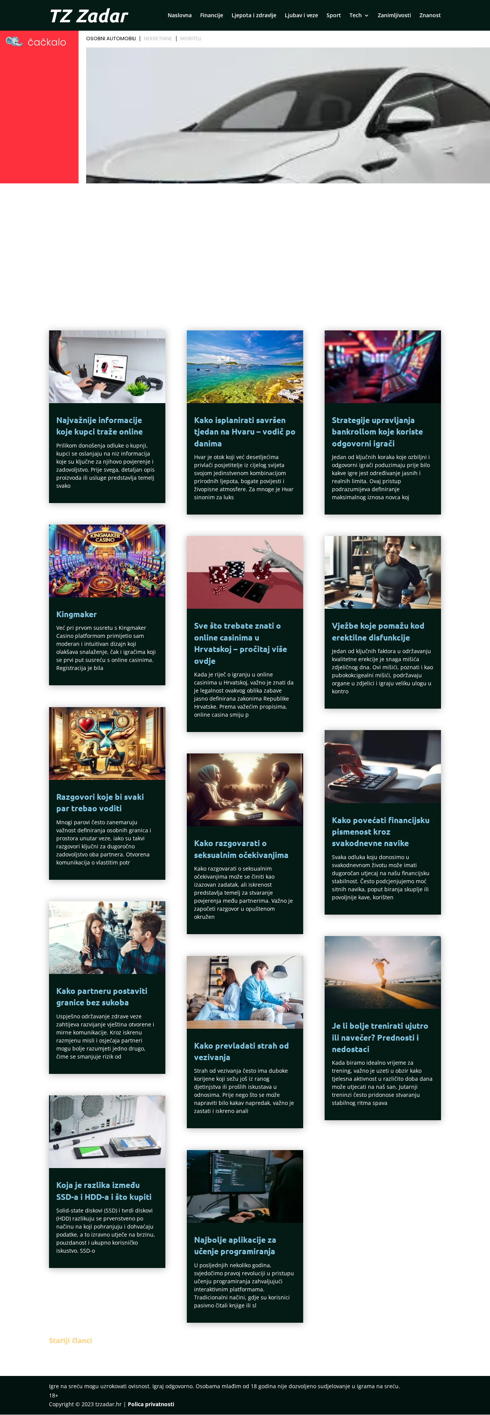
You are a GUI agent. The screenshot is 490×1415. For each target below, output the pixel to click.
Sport (334, 16)
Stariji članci (70, 1340)
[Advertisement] (245, 243)
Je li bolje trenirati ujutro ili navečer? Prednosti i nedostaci (380, 1037)
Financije (211, 16)
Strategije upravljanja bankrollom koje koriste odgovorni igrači (377, 431)
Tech (356, 16)
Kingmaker (76, 614)
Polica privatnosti (151, 1404)
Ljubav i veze (301, 16)
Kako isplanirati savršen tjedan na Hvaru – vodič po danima (245, 431)
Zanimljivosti (394, 16)
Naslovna (180, 16)
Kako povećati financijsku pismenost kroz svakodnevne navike (381, 831)
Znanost (430, 16)
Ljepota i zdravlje (254, 16)
